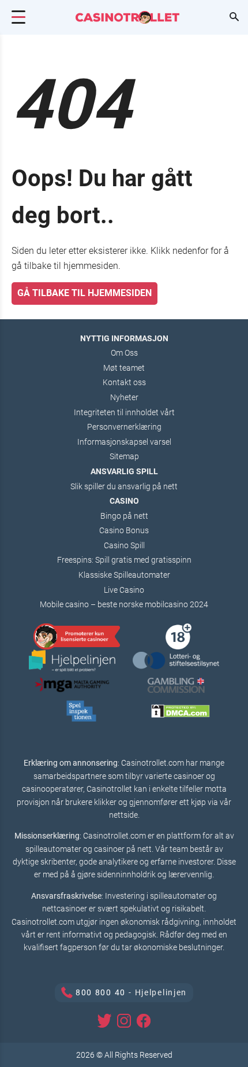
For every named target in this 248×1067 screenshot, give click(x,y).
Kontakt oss (124, 382)
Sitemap (124, 456)
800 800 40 (101, 992)
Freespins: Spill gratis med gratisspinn (124, 559)
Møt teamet (124, 367)
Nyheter (124, 397)
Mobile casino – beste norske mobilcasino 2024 (124, 604)
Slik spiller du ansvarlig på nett (124, 486)
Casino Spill (124, 545)
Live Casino (124, 590)
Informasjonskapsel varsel (124, 441)
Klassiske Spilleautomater (124, 574)
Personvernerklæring (124, 426)
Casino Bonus (124, 530)
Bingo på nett (124, 515)
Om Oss (124, 352)
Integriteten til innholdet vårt (124, 412)
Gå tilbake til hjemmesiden (84, 292)
